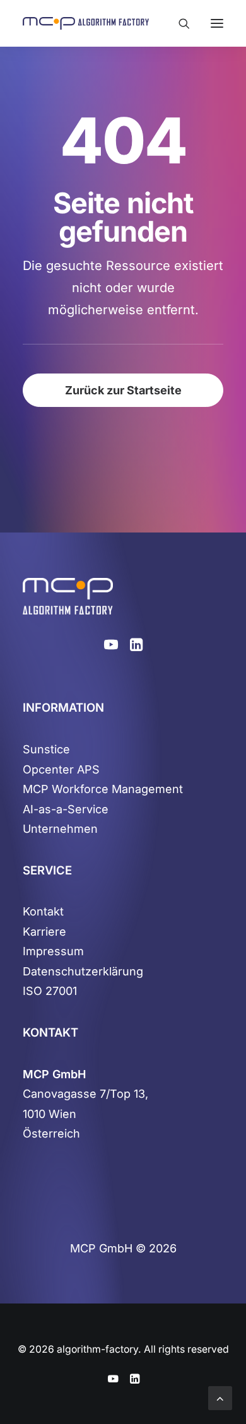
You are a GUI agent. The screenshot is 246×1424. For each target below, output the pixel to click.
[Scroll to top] (220, 1397)
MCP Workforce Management (103, 789)
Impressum (53, 951)
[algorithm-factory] (86, 23)
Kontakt (43, 911)
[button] (217, 23)
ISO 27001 (50, 990)
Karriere (44, 931)
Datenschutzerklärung (83, 971)
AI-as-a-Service (65, 809)
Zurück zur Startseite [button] (123, 390)
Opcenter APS (61, 769)
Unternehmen (60, 828)
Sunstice (46, 749)
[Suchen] (178, 23)
